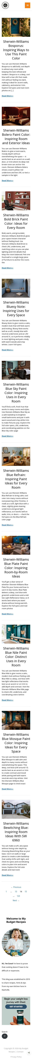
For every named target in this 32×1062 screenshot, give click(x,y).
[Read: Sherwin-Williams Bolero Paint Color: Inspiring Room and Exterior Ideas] (16, 116)
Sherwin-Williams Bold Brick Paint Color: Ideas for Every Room (16, 221)
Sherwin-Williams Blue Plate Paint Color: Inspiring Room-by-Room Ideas (16, 567)
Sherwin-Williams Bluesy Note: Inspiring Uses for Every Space (16, 308)
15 (26, 891)
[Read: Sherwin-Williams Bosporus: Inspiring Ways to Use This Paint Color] (16, 27)
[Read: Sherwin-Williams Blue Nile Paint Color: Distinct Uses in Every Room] (16, 634)
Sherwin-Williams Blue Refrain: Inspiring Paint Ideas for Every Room (16, 479)
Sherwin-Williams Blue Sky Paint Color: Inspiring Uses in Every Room (16, 392)
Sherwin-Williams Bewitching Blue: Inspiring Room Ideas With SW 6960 (16, 831)
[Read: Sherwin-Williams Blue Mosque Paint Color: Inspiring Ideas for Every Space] (16, 720)
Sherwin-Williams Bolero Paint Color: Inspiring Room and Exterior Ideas (16, 136)
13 (16, 891)
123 (18, 896)
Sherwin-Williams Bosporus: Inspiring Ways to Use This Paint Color (16, 50)
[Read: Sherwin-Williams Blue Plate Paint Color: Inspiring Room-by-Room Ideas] (16, 545)
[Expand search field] (5, 1036)
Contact (20, 1051)
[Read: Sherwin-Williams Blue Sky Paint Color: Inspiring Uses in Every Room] (16, 370)
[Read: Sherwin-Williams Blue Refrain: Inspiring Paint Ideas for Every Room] (16, 456)
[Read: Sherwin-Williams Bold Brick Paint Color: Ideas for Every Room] (16, 200)
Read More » (7, 96)
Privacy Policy (16, 1057)
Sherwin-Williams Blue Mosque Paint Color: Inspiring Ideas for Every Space (16, 743)
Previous (16, 887)
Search (4, 1032)
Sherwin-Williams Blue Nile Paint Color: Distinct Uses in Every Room (16, 656)
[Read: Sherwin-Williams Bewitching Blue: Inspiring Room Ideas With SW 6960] (16, 809)
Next (16, 900)
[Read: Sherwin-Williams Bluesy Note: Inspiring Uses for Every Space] (16, 288)
